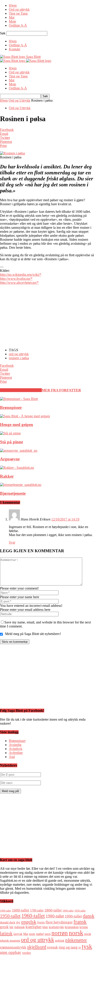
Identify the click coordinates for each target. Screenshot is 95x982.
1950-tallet (10, 916)
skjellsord (36, 947)
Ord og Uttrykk (19, 100)
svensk (52, 947)
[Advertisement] (33, 316)
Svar (12, 542)
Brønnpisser (11, 407)
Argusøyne (10, 459)
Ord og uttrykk (19, 9)
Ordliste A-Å (18, 25)
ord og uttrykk (19, 354)
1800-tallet (53, 910)
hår (11, 927)
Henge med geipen (16, 424)
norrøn (59, 933)
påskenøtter (76, 940)
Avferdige (16, 753)
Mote (12, 21)
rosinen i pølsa (19, 358)
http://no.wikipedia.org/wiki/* (20, 274)
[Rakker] (17, 467)
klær (45, 927)
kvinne (84, 927)
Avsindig (15, 745)
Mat (11, 17)
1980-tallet (55, 916)
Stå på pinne (11, 442)
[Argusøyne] (18, 450)
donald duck (7, 922)
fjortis (41, 922)
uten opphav (10, 952)
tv (79, 947)
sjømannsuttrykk (13, 947)
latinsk (6, 933)
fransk (80, 922)
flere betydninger (59, 922)
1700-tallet (37, 910)
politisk (59, 940)
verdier (26, 952)
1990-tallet (73, 916)
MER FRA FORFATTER (61, 390)
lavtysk (17, 934)
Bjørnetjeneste (13, 493)
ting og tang (68, 947)
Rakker (7, 476)
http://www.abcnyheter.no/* (19, 282)
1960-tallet (33, 916)
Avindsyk (15, 749)
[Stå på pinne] (10, 433)
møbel (40, 934)
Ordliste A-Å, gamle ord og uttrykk (33, 964)
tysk (87, 946)
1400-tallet (5, 910)
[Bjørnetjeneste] (20, 485)
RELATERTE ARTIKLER (21, 390)
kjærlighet (34, 927)
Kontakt (14, 49)
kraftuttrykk (56, 927)
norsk (76, 932)
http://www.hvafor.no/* (16, 278)
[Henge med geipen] (25, 416)
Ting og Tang (18, 13)
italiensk (19, 927)
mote (32, 934)
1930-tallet (80, 910)
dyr (18, 922)
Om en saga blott (20, 968)
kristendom (72, 927)
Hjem (13, 5)
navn (48, 934)
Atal (12, 757)
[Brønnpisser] (19, 399)
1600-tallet (20, 910)
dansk (88, 916)
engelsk (28, 922)
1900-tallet (68, 910)
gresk (4, 927)
